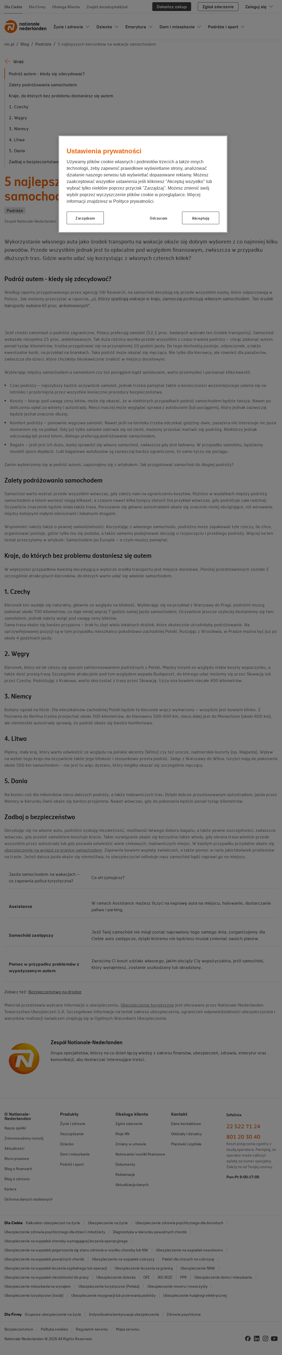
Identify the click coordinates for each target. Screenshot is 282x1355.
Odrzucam (158, 218)
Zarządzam (85, 218)
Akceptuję (200, 218)
